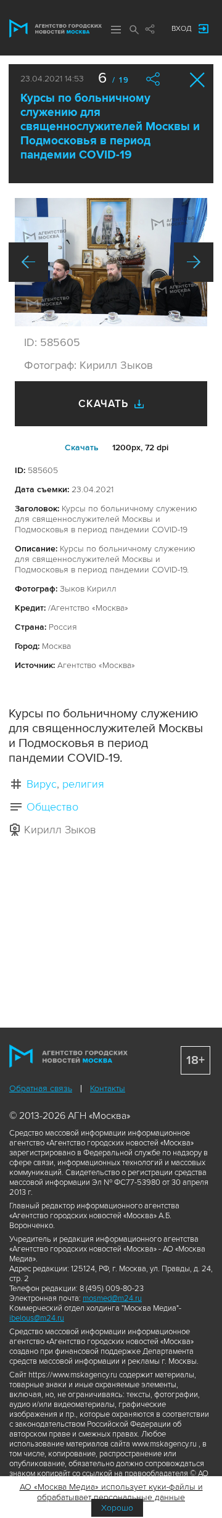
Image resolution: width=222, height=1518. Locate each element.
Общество (52, 807)
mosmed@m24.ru (112, 1298)
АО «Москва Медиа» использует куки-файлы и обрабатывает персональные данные (111, 1492)
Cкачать (82, 447)
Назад (28, 262)
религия (83, 784)
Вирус (42, 784)
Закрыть (197, 80)
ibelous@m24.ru (36, 1318)
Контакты (107, 1088)
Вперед (193, 262)
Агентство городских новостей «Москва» (55, 28)
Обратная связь (40, 1088)
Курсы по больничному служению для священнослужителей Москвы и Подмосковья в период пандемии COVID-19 (110, 126)
